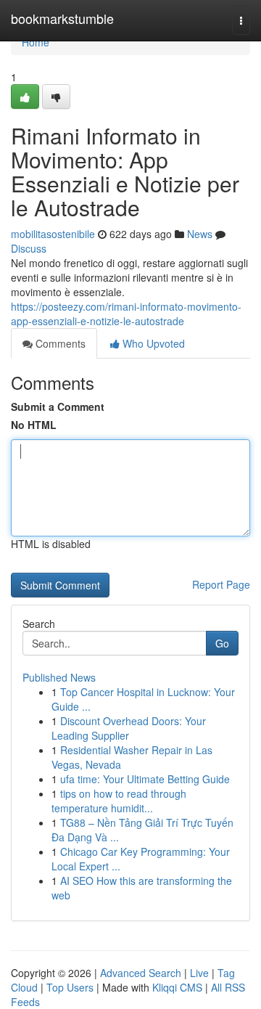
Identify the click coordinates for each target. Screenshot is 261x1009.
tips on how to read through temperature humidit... (118, 800)
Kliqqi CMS (177, 987)
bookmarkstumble (62, 18)
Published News (59, 677)
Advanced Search (140, 972)
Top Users (70, 987)
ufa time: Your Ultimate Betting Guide (145, 779)
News (199, 233)
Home (35, 42)
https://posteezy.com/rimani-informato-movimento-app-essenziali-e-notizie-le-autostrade (126, 313)
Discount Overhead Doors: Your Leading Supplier (128, 728)
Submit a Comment (57, 406)
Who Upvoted (152, 343)
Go (222, 643)
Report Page (221, 584)
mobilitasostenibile (53, 233)
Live (199, 972)
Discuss (28, 248)
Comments (59, 343)
